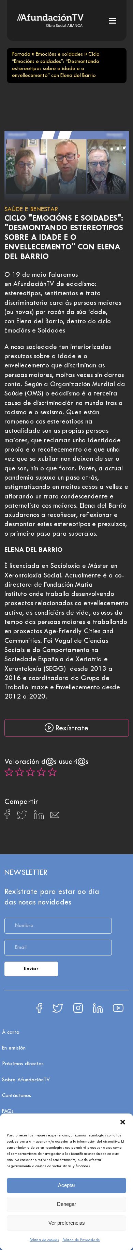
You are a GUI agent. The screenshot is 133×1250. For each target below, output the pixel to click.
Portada (21, 54)
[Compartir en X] (22, 816)
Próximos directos (23, 1064)
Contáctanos (16, 1095)
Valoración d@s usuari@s (46, 762)
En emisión (14, 1048)
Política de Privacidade (81, 1240)
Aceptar (66, 1185)
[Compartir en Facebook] (7, 816)
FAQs (8, 1111)
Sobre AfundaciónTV (26, 1080)
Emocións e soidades (59, 54)
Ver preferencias (66, 1223)
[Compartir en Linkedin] (39, 816)
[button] (122, 1122)
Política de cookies (44, 1240)
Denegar (66, 1204)
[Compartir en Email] (54, 816)
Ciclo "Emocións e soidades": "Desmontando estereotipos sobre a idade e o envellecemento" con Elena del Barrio (63, 238)
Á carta (10, 1032)
